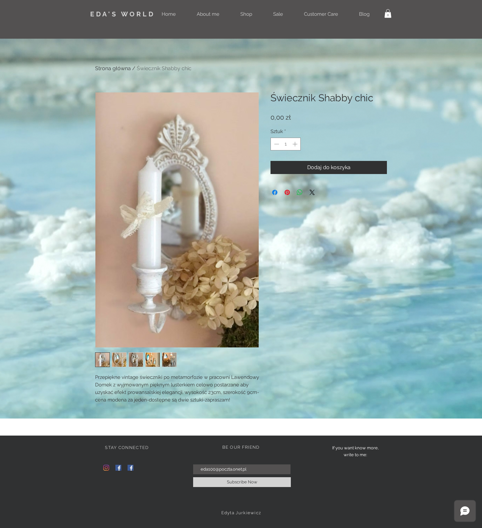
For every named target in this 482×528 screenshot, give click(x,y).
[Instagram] (106, 468)
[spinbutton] (285, 144)
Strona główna (113, 68)
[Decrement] (275, 144)
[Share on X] (312, 192)
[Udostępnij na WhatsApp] (300, 192)
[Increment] (295, 144)
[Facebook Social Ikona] (118, 468)
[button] (388, 13)
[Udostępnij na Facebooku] (275, 192)
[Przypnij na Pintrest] (287, 192)
